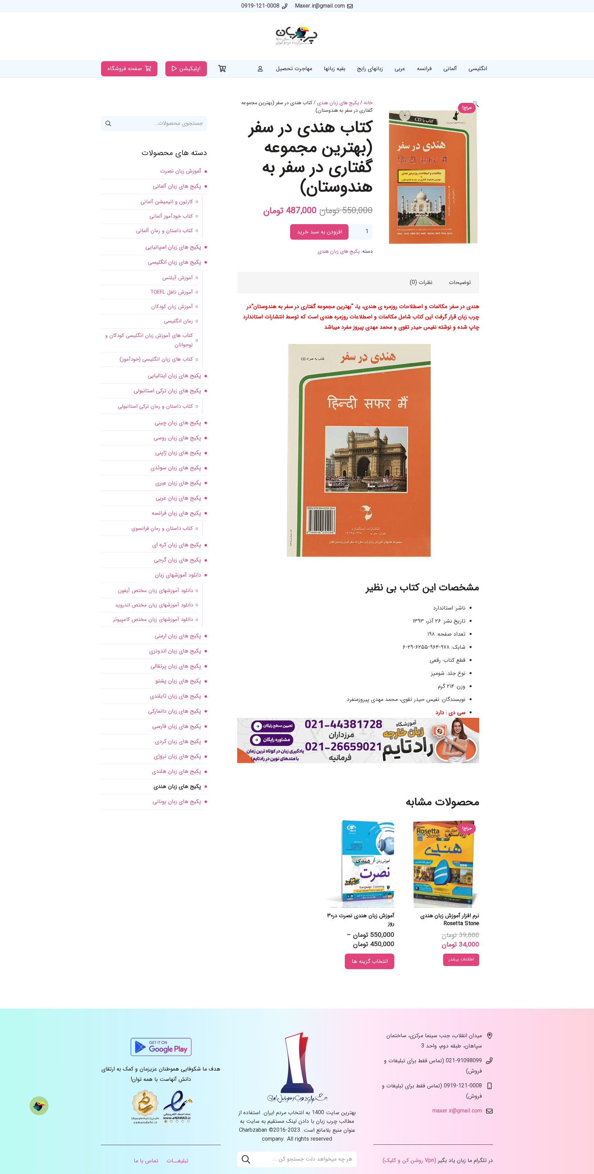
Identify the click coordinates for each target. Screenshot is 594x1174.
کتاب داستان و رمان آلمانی (164, 231)
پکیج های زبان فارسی (176, 726)
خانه (368, 103)
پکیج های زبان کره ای (176, 544)
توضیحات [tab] (460, 282)
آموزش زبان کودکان (172, 307)
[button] (475, 104)
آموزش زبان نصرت (180, 171)
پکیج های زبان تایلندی (175, 696)
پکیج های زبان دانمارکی (174, 711)
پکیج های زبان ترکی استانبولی (167, 390)
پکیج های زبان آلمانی (177, 186)
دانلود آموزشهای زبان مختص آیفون (155, 590)
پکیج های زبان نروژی (177, 756)
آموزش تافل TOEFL (171, 292)
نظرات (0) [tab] (421, 282)
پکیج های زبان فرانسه (176, 513)
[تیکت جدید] (39, 1105)
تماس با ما (146, 1160)
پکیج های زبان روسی (177, 438)
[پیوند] (296, 36)
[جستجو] (246, 1159)
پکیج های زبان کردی (178, 741)
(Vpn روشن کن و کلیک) (409, 1160)
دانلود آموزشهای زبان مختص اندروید (154, 605)
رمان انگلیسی (178, 321)
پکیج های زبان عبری (178, 483)
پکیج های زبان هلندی (176, 771)
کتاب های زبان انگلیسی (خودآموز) (156, 359)
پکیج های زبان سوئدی (176, 467)
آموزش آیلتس (177, 278)
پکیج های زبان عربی (178, 498)
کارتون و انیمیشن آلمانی (167, 202)
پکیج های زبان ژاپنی (178, 452)
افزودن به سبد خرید (319, 232)
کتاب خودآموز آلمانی (171, 216)
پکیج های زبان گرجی (177, 560)
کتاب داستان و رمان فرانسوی (162, 528)
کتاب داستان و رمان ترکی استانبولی (155, 406)
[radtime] (358, 761)
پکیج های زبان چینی (178, 422)
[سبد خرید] (222, 68)
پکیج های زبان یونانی (177, 801)
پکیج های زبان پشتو (178, 681)
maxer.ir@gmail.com (457, 1111)
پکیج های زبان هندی (338, 103)
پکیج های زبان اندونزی (175, 651)
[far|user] (260, 68)
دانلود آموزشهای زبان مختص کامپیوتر (153, 619)
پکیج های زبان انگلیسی (174, 262)
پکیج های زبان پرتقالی (176, 666)
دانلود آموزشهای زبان (178, 575)
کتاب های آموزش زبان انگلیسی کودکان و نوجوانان (149, 340)
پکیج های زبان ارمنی (178, 636)
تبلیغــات (177, 1160)
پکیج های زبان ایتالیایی (174, 375)
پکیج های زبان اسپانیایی (173, 247)
